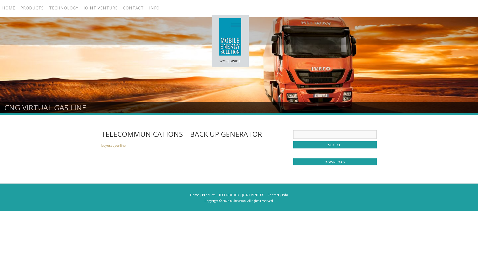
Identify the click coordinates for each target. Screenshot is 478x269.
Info (154, 8)
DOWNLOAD (335, 162)
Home (8, 8)
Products (32, 8)
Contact (133, 8)
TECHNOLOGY (63, 8)
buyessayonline (113, 145)
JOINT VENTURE (101, 8)
